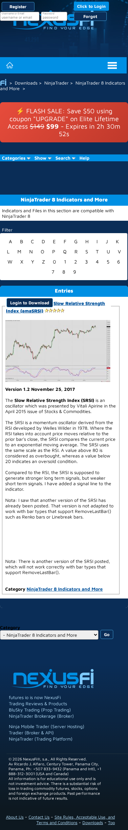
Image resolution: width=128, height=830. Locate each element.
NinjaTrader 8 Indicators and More (65, 589)
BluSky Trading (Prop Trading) (40, 709)
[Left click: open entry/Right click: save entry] (57, 350)
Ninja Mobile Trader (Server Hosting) (46, 726)
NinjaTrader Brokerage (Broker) (41, 716)
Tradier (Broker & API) (31, 732)
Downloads (92, 822)
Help (84, 158)
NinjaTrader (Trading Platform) (41, 739)
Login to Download (29, 302)
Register (18, 6)
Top (111, 822)
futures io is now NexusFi (35, 697)
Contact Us (39, 817)
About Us (15, 817)
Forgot (90, 16)
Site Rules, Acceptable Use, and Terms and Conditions (75, 819)
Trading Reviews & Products (38, 703)
